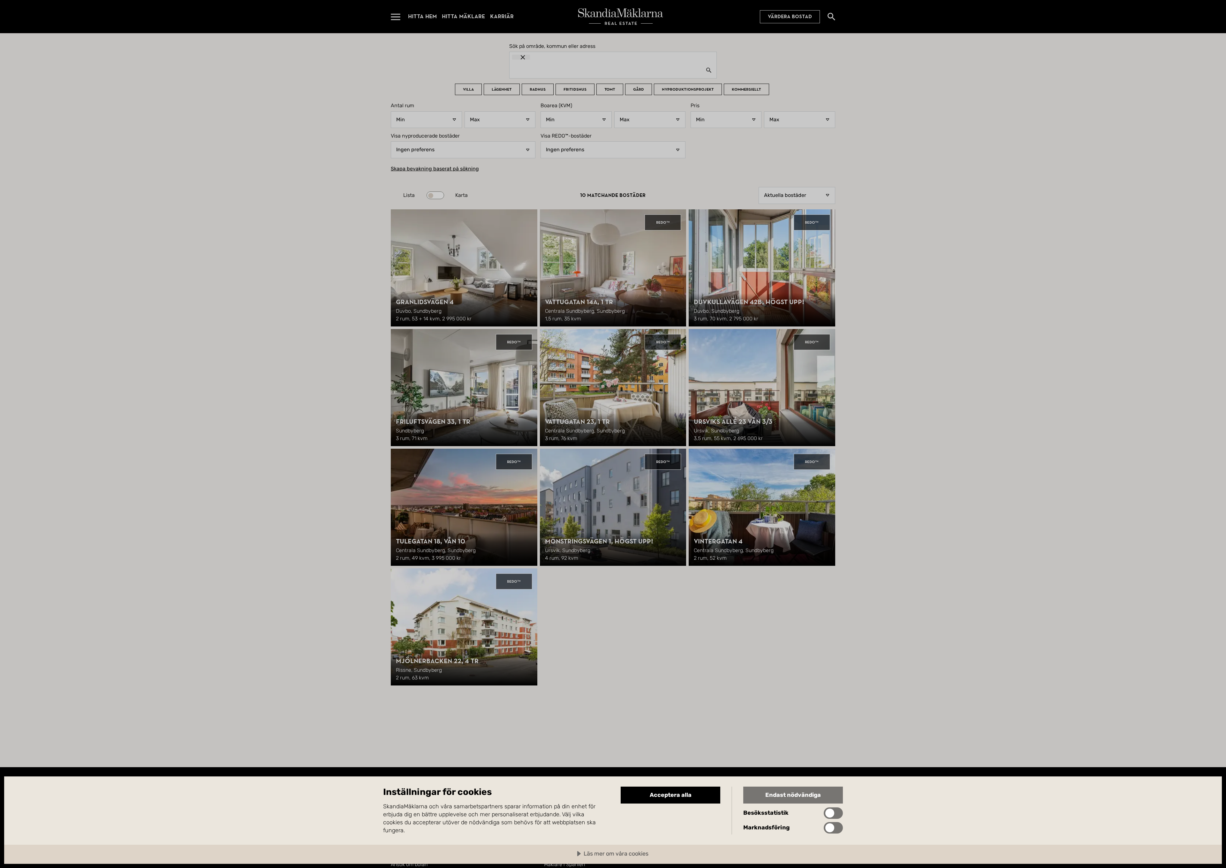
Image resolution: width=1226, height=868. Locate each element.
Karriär (502, 16)
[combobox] (613, 69)
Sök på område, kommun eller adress (552, 46)
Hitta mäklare (463, 16)
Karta (461, 195)
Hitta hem (422, 16)
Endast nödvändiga (793, 794)
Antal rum (402, 105)
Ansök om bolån (409, 864)
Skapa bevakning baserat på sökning (435, 169)
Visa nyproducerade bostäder (425, 136)
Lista (409, 195)
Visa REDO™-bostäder (566, 136)
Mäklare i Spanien (564, 864)
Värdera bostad (790, 16)
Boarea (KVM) (556, 105)
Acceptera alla (671, 794)
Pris (695, 105)
